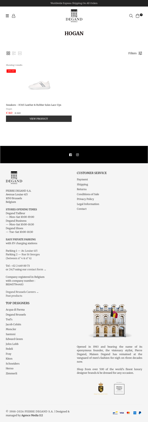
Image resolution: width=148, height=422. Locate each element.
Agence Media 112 (32, 415)
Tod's (9, 319)
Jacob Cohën (13, 324)
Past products (14, 295)
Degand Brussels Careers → (22, 292)
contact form (35, 269)
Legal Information (88, 204)
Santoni (10, 334)
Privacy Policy (85, 199)
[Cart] (137, 15)
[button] (8, 53)
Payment (82, 179)
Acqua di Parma (15, 309)
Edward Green (14, 339)
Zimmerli (11, 373)
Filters (132, 53)
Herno (9, 368)
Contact (82, 209)
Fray (8, 353)
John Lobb (12, 344)
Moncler (11, 329)
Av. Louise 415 (29, 250)
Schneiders (12, 363)
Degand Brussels (16, 314)
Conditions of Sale (88, 194)
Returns (82, 189)
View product (39, 118)
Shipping (82, 184)
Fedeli (9, 348)
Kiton (9, 358)
